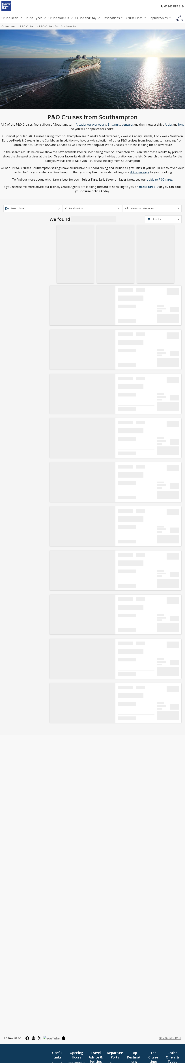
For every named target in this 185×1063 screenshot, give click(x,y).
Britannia (113, 124)
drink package (139, 172)
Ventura (127, 124)
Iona (181, 124)
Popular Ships (158, 18)
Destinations (111, 18)
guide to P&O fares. (160, 180)
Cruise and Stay (85, 18)
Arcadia (81, 124)
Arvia (168, 124)
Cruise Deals (9, 18)
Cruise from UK (58, 18)
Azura (102, 124)
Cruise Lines (134, 18)
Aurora (92, 124)
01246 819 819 (148, 187)
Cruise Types (33, 18)
